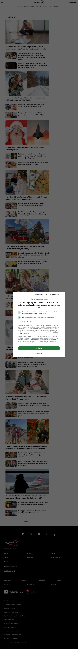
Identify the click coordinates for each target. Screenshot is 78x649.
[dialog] (39, 324)
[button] (39, 322)
